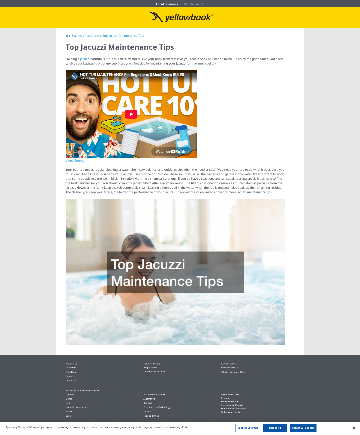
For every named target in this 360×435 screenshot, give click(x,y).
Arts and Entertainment (154, 394)
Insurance (226, 398)
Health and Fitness (230, 394)
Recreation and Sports (232, 404)
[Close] (354, 428)
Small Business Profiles (154, 371)
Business (147, 402)
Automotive (149, 398)
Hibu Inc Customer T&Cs (233, 371)
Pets (68, 402)
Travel (69, 411)
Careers (70, 376)
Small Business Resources (82, 390)
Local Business (167, 4)
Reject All (275, 428)
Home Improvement (76, 407)
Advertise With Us (229, 367)
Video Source (75, 161)
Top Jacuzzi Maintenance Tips (123, 36)
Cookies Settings (248, 428)
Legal (68, 415)
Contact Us (71, 380)
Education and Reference (233, 408)
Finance (147, 411)
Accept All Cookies (303, 428)
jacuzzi (85, 59)
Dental (69, 398)
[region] (180, 428)
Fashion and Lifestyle (231, 412)
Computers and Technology (156, 407)
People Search (194, 4)
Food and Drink (151, 415)
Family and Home (229, 401)
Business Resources (85, 36)
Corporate (71, 367)
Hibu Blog (71, 371)
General (70, 394)
